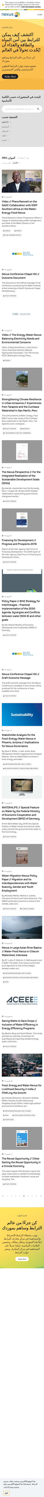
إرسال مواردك (10, 76)
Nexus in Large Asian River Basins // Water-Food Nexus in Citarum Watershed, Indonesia (22, 951)
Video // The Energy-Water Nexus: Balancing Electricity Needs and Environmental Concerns (22, 338)
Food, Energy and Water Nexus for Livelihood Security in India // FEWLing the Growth (21, 1089)
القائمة (39, 14)
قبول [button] (6, 1493)
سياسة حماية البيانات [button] (11, 1487)
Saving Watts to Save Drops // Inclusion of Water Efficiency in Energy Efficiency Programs (20, 1024)
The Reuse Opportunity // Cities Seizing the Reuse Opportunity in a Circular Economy (21, 1162)
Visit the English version (31, 7)
